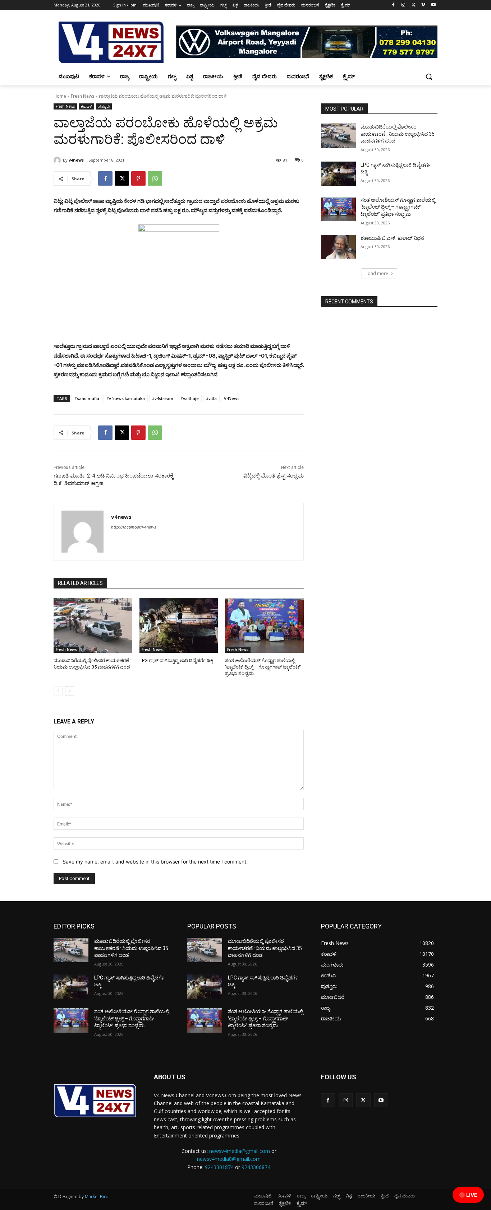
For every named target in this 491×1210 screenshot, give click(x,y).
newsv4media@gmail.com (239, 1151)
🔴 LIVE (468, 1195)
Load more (377, 273)
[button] (428, 76)
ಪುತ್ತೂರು (104, 106)
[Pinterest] (138, 178)
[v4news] (58, 160)
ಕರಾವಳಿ (86, 106)
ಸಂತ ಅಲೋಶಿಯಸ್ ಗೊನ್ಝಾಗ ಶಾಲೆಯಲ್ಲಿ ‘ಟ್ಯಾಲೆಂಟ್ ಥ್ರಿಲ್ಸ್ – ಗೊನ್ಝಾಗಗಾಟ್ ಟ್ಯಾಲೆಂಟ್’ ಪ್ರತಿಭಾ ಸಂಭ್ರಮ (263, 667)
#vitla (211, 398)
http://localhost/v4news (133, 527)
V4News (231, 398)
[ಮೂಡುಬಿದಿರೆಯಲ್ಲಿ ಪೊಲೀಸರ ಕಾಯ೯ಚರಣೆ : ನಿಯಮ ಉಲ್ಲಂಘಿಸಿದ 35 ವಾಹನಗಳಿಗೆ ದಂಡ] (93, 625)
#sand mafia (86, 398)
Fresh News (82, 96)
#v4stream (162, 398)
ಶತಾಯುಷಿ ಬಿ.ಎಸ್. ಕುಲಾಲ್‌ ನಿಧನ (392, 238)
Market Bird (97, 1196)
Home (60, 96)
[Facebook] (393, 5)
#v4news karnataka (125, 398)
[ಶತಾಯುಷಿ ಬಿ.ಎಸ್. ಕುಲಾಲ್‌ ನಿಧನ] (338, 247)
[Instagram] (403, 5)
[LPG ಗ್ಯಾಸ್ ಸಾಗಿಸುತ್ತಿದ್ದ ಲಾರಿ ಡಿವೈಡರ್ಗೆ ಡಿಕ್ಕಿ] (178, 625)
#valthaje (189, 398)
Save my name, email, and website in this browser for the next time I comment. (155, 861)
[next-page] (69, 690)
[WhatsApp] (155, 178)
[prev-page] (58, 690)
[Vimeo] (423, 5)
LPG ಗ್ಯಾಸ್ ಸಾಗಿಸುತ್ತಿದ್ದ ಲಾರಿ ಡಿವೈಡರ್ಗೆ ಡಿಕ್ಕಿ (176, 660)
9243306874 (256, 1167)
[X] (413, 5)
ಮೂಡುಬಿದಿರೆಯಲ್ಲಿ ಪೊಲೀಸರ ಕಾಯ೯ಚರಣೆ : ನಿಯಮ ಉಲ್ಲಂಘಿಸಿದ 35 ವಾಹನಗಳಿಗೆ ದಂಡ (398, 134)
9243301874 (219, 1167)
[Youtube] (433, 5)
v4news (76, 160)
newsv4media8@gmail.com (229, 1158)
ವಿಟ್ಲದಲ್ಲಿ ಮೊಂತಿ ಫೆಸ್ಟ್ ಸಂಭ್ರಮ (273, 476)
